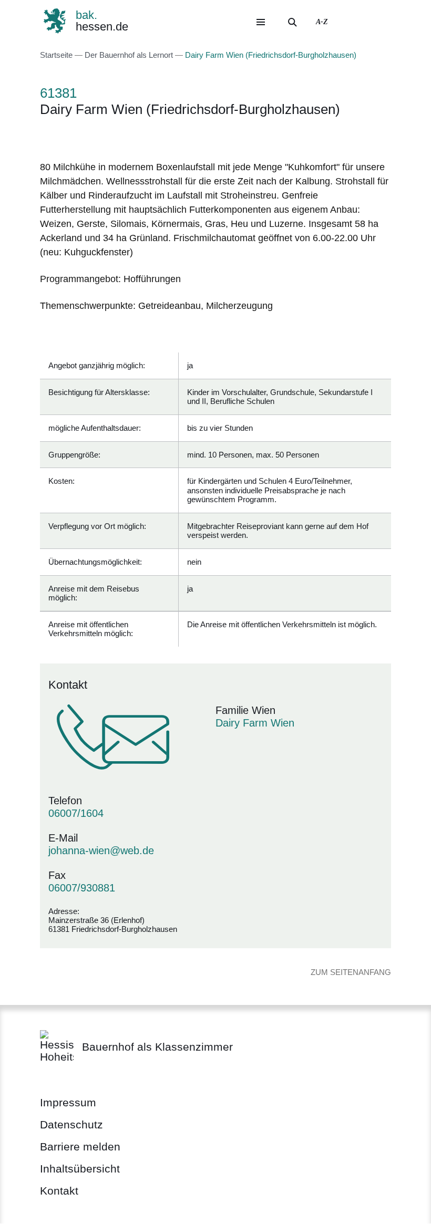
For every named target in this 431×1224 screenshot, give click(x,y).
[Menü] (260, 22)
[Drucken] (130, 136)
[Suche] (292, 22)
